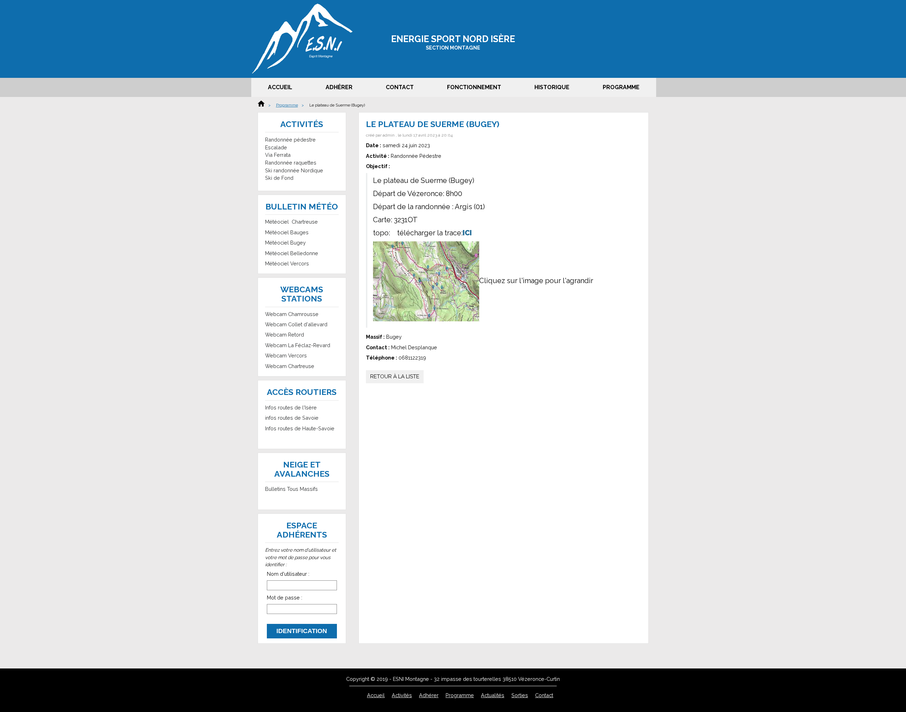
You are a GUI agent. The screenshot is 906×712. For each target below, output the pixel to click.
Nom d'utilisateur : (288, 574)
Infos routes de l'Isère (291, 407)
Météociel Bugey (285, 243)
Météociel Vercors (287, 263)
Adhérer (339, 87)
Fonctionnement (474, 87)
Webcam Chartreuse (289, 366)
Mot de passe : (284, 598)
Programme (621, 87)
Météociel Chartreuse (291, 222)
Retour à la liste (394, 376)
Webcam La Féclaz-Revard (297, 345)
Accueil (280, 87)
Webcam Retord (284, 335)
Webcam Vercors (286, 355)
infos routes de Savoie (292, 418)
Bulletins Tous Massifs (291, 489)
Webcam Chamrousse (292, 314)
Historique (551, 87)
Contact (400, 87)
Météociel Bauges (287, 232)
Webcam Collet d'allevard (296, 324)
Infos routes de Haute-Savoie (299, 428)
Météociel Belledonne (291, 253)
